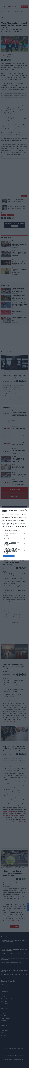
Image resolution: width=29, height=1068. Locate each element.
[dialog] (14, 534)
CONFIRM (8, 556)
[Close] (26, 510)
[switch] (24, 533)
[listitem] (14, 530)
